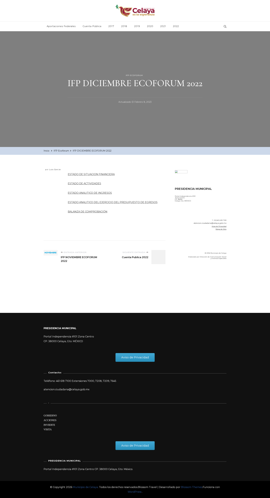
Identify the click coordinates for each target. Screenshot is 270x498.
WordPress (134, 491)
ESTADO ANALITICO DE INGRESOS (90, 192)
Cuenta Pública (92, 26)
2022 (176, 26)
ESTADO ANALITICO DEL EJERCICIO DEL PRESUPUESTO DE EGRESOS (113, 202)
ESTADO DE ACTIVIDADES (84, 183)
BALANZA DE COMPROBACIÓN (87, 211)
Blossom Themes (191, 487)
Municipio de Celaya (85, 487)
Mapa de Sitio (221, 229)
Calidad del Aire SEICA (191, 271)
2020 (150, 26)
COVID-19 (181, 279)
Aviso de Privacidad (219, 226)
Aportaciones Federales (61, 26)
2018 (124, 26)
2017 (111, 26)
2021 (163, 26)
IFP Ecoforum (134, 75)
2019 (137, 26)
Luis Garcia (55, 169)
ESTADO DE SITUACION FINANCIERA (91, 174)
